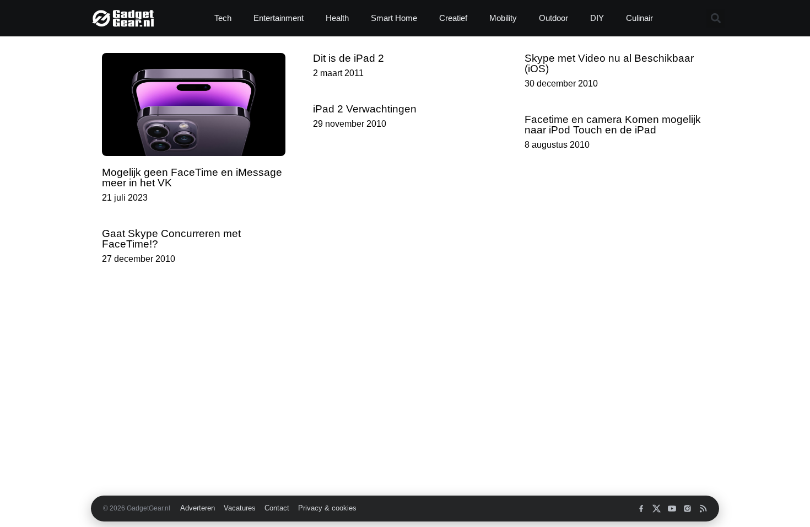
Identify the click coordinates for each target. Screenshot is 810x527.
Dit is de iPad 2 (348, 58)
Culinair (639, 18)
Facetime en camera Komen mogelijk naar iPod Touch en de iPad (613, 125)
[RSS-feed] (703, 508)
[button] (715, 18)
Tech (222, 18)
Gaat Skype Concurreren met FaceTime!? (171, 239)
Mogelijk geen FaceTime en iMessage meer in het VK (192, 177)
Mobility (503, 18)
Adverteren (197, 508)
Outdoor (553, 18)
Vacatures (240, 508)
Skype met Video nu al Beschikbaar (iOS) (609, 63)
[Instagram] (687, 508)
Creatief (453, 18)
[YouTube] (672, 508)
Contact (276, 508)
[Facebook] (641, 508)
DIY (597, 18)
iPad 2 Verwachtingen (365, 109)
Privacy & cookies (327, 508)
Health (337, 18)
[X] (656, 508)
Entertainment (278, 18)
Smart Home (394, 18)
